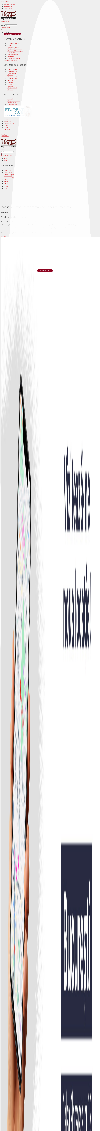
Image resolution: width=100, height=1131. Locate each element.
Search (3, 25)
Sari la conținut (5, 1)
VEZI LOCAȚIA (44, 271)
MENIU (3, 134)
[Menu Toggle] (1, 29)
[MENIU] (1, 132)
